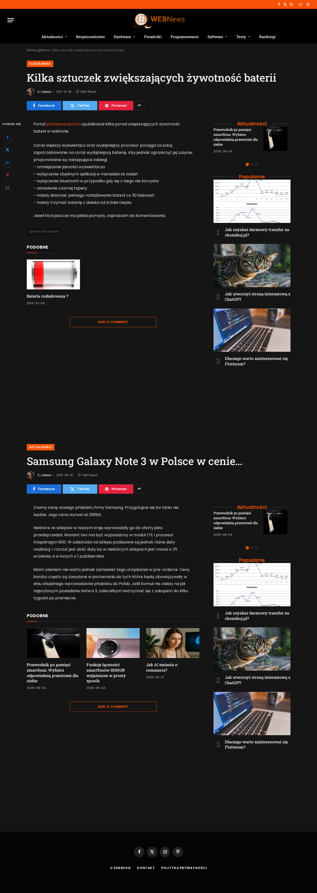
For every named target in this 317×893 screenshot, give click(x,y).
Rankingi (267, 36)
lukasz (47, 92)
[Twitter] (7, 150)
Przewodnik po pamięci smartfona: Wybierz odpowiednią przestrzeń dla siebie (235, 137)
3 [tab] (256, 164)
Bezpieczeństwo (90, 36)
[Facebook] (7, 137)
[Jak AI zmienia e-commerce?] (172, 643)
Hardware (122, 36)
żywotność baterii (44, 231)
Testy (241, 36)
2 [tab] (252, 164)
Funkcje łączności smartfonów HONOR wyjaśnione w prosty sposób (106, 672)
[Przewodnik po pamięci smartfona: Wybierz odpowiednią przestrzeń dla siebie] (277, 140)
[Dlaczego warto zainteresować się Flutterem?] (252, 330)
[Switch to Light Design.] (300, 4)
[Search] (307, 4)
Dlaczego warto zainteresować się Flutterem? (256, 361)
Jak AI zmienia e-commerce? (162, 667)
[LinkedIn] (7, 162)
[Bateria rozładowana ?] (53, 274)
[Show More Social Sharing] (139, 105)
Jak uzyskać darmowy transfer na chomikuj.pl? (257, 232)
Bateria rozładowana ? (47, 296)
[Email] (7, 187)
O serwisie (120, 868)
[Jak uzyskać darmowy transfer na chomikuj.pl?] (252, 201)
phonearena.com (63, 124)
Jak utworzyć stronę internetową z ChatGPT (257, 296)
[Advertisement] (252, 402)
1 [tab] (247, 164)
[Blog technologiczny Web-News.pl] (158, 20)
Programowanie (185, 36)
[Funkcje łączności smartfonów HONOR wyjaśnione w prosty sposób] (113, 643)
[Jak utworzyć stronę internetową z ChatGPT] (252, 265)
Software (215, 36)
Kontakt (146, 868)
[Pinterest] (7, 175)
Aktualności (52, 36)
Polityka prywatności (184, 868)
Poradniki (153, 36)
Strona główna (38, 50)
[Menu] (10, 20)
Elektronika (40, 64)
